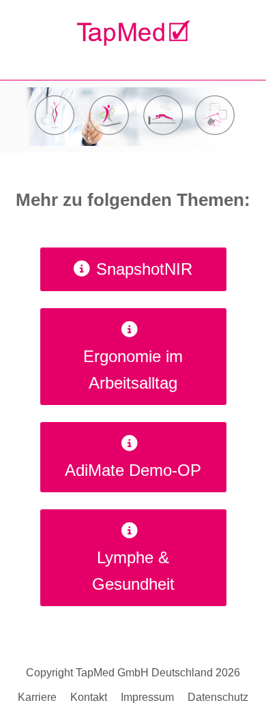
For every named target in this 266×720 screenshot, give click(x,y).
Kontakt (88, 697)
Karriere (37, 697)
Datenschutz (218, 697)
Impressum (147, 697)
